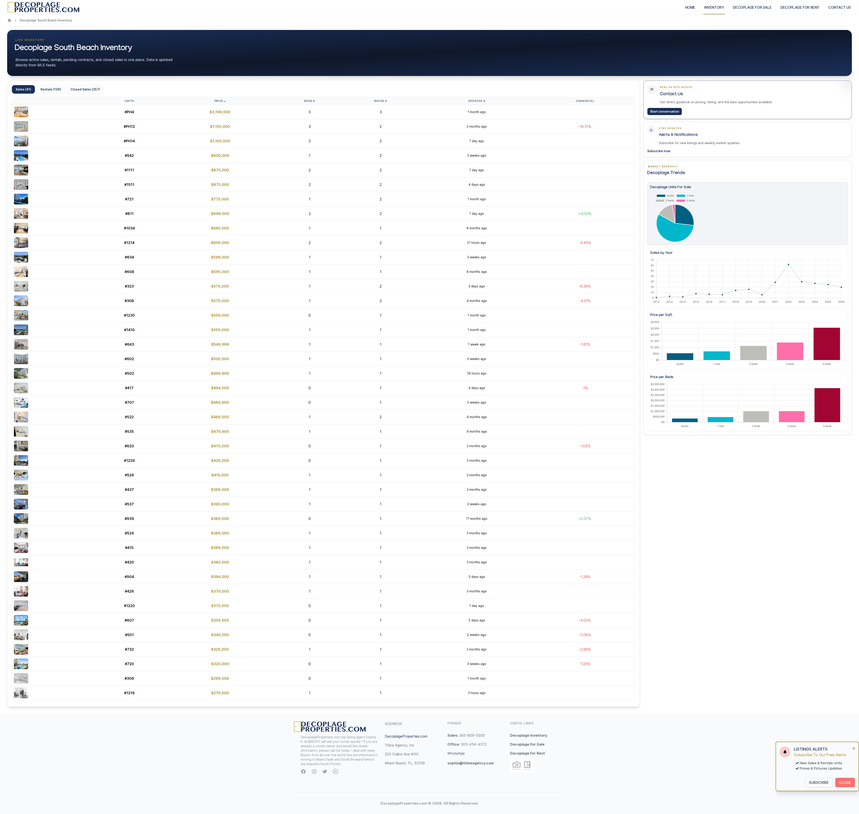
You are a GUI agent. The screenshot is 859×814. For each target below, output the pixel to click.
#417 (129, 388)
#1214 (129, 242)
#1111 (129, 170)
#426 (129, 591)
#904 (129, 576)
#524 (129, 533)
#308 (129, 301)
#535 (129, 431)
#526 (129, 475)
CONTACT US (839, 7)
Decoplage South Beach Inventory (46, 20)
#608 (129, 271)
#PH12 (129, 126)
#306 (129, 678)
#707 (129, 402)
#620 (129, 446)
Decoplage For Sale (527, 744)
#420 (129, 562)
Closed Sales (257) (85, 89)
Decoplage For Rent (527, 753)
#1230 (129, 315)
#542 (129, 155)
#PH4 (129, 112)
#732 (129, 649)
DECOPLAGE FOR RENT (799, 7)
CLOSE (845, 782)
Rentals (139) (50, 89)
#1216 (129, 693)
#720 (129, 664)
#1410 (129, 330)
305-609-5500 (466, 735)
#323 (129, 286)
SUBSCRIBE (819, 782)
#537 (129, 504)
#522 (129, 417)
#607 (129, 620)
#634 (129, 257)
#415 (129, 547)
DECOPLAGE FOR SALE (752, 7)
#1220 (129, 606)
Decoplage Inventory (528, 735)
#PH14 (129, 141)
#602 (129, 359)
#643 (129, 344)
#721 (129, 199)
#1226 (129, 460)
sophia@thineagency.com (470, 763)
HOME (690, 7)
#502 (129, 373)
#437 (129, 489)
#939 (129, 518)
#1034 (129, 228)
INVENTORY (714, 7)
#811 (129, 213)
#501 (129, 635)
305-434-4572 (467, 744)
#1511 (129, 184)
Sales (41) (23, 89)
